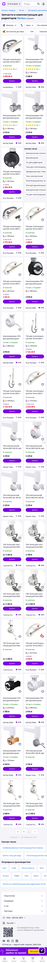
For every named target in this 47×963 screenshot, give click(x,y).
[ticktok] (16, 940)
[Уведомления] (43, 4)
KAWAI (16, 876)
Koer (4, 868)
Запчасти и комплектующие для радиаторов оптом (24, 884)
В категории (13, 4)
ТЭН (31, 31)
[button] (12, 81)
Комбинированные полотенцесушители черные (23, 848)
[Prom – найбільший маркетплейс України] (4, 4)
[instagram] (12, 940)
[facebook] (8, 940)
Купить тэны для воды (12, 855)
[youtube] (3, 940)
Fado (26, 876)
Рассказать (34, 951)
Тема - (12, 917)
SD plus (6, 876)
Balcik (36, 876)
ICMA (14, 868)
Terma (21, 10)
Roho (42, 868)
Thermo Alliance (27, 868)
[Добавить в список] (20, 53)
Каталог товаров (8, 10)
